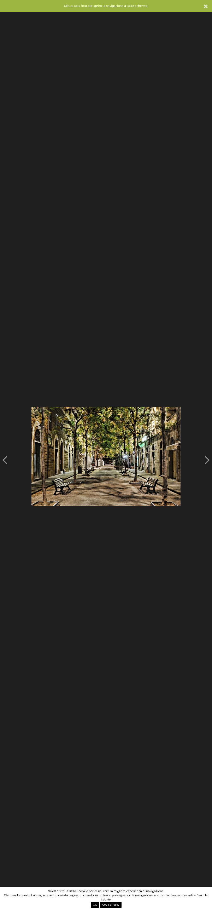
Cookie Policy (110, 905)
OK (95, 905)
